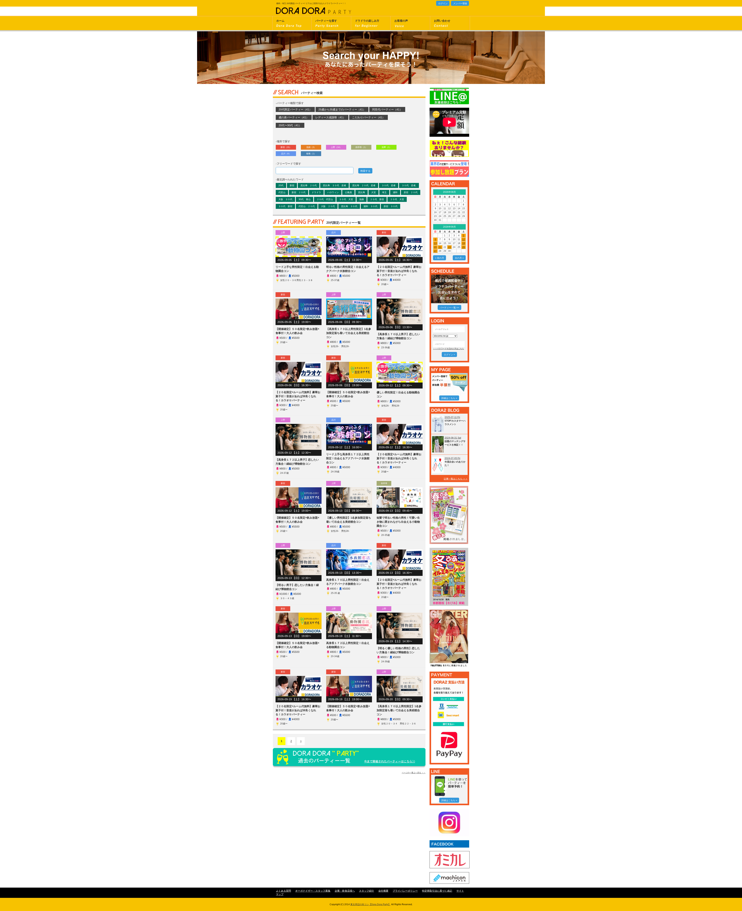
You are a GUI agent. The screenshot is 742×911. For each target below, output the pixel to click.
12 (463, 239)
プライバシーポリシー (405, 891)
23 (449, 247)
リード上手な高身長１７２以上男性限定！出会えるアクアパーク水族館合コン (347, 458)
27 (435, 251)
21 (440, 247)
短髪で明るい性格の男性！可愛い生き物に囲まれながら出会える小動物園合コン (398, 521)
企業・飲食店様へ (345, 891)
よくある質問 (283, 891)
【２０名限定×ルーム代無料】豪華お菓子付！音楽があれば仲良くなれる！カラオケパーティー (399, 271)
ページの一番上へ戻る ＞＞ (413, 773)
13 (435, 243)
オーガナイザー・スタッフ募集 (312, 891)
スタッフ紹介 (366, 891)
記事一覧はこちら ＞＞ (456, 478)
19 (463, 243)
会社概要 (383, 891)
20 (435, 247)
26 (463, 247)
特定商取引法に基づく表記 (437, 891)
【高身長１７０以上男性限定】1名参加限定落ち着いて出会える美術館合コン (348, 333)
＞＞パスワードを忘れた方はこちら (448, 348)
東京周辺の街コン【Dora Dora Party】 (370, 904)
